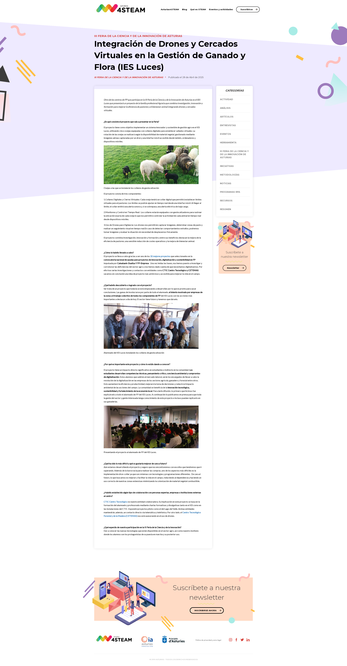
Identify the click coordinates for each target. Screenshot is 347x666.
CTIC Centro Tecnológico (116, 501)
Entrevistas (228, 125)
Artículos (226, 116)
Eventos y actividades (221, 9)
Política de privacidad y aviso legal (208, 640)
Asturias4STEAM (170, 9)
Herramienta (228, 142)
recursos (226, 200)
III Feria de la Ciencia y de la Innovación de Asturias (138, 36)
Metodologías (229, 175)
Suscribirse (246, 9)
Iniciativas (227, 166)
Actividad (226, 99)
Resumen (225, 209)
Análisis (225, 108)
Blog (184, 9)
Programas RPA (230, 192)
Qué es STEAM (198, 9)
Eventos (225, 134)
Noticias (225, 183)
